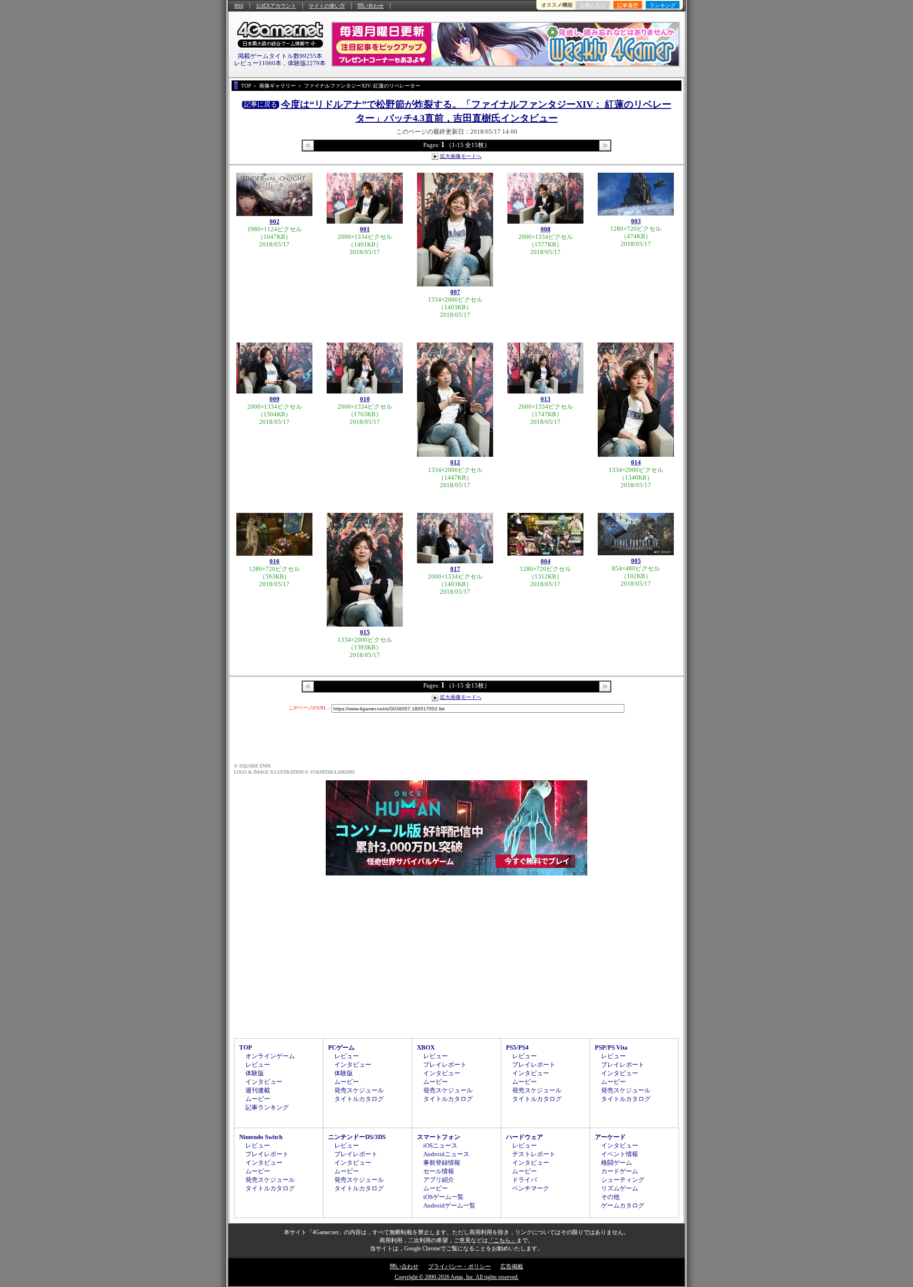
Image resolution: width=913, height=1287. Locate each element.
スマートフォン (438, 1136)
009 (275, 399)
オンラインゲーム (270, 1056)
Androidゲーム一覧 (449, 1205)
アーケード (610, 1136)
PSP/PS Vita (611, 1047)
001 (365, 229)
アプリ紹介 (438, 1179)
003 (636, 221)
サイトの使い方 (327, 6)
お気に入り (593, 5)
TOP (245, 1047)
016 (275, 561)
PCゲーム (341, 1047)
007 (455, 291)
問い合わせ (371, 6)
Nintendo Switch (260, 1136)
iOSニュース (440, 1145)
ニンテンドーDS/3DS (357, 1136)
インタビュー (263, 1081)
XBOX (426, 1047)
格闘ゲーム (616, 1162)
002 (275, 221)
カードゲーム (619, 1171)
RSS (238, 6)
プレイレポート (444, 1064)
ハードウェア (524, 1136)
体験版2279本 (307, 63)
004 (546, 561)
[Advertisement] (456, 955)
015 (365, 632)
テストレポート (533, 1154)
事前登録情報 (441, 1162)
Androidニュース (446, 1154)
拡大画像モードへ (461, 156)
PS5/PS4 (517, 1047)
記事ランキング (267, 1107)
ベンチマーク (530, 1188)
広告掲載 (511, 1266)
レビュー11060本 (258, 63)
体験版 (254, 1073)
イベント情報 (619, 1154)
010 (365, 399)
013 (546, 399)
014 (636, 462)
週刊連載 (257, 1090)
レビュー (257, 1064)
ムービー (257, 1098)
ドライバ (524, 1179)
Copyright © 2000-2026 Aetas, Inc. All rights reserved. (457, 1277)
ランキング (663, 5)
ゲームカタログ (622, 1205)
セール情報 (438, 1171)
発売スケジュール (359, 1090)
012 (455, 462)
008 (546, 229)
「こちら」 (502, 1240)
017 (455, 568)
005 (636, 560)
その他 (610, 1196)
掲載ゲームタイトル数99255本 (280, 55)
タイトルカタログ (359, 1098)
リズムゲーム (619, 1188)
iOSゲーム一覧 (443, 1196)
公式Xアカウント (276, 6)
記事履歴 (627, 5)
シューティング (622, 1179)
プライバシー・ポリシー (459, 1266)
